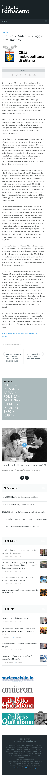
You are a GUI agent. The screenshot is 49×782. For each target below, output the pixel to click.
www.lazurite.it (31, 741)
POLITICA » (12, 396)
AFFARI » (10, 392)
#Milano (4, 336)
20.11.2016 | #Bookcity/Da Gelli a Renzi (18, 505)
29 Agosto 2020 (7, 621)
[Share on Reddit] (34, 75)
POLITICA (5, 32)
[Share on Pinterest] (25, 75)
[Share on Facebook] (12, 75)
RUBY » (9, 415)
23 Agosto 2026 (7, 571)
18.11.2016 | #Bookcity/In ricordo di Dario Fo (20, 527)
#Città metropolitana (8, 333)
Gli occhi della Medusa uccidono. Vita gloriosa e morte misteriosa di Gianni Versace (18, 631)
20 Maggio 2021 (7, 649)
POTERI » (10, 385)
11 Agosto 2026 (7, 583)
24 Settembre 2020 (8, 662)
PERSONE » (11, 389)
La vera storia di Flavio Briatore (15, 618)
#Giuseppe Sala (34, 333)
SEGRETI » (11, 404)
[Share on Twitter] (16, 75)
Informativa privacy (30, 768)
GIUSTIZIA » (12, 400)
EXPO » (9, 411)
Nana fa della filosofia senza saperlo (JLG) (24, 465)
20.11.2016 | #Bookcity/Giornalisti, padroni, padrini (23, 512)
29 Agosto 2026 (7, 556)
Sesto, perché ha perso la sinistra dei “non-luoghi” (33, 356)
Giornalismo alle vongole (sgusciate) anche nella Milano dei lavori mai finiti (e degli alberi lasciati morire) (20, 565)
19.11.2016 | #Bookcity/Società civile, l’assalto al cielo (24, 519)
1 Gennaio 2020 (7, 637)
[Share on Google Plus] (21, 75)
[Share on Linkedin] (30, 75)
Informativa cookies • (19, 768)
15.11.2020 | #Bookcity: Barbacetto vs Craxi (20, 497)
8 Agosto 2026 (7, 596)
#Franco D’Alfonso (22, 333)
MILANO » (11, 408)
